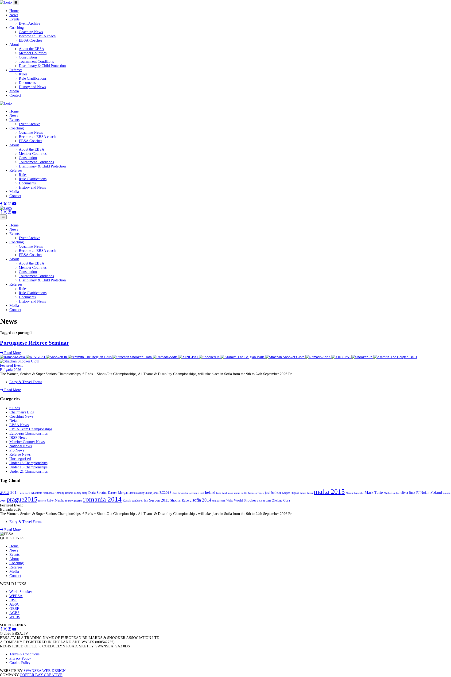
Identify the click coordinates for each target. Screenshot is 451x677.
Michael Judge (392, 493)
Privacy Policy (20, 658)
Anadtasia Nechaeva (42, 492)
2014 (14, 492)
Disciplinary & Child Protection (42, 66)
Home (14, 11)
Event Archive (29, 23)
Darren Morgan (118, 492)
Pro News (16, 450)
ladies (303, 493)
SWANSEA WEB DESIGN (44, 671)
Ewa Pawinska (180, 493)
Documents (27, 83)
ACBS (14, 613)
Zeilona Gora (264, 500)
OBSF (14, 609)
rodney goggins (73, 500)
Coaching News (31, 32)
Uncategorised (20, 459)
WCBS (14, 617)
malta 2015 (329, 491)
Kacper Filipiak (290, 492)
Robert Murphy (55, 500)
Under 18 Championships (28, 467)
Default (14, 421)
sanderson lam (140, 500)
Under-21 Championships (28, 471)
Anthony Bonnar (63, 492)
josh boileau (273, 492)
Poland (436, 492)
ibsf (202, 493)
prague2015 (22, 499)
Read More (12, 390)
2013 (4, 492)
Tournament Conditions (36, 61)
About (14, 45)
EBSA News (19, 425)
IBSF (13, 600)
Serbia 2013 (159, 500)
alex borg (25, 493)
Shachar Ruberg (180, 500)
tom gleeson (219, 500)
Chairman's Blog (21, 412)
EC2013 (165, 492)
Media (14, 91)
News (13, 15)
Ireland (210, 492)
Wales (229, 500)
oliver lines (407, 492)
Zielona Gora (281, 500)
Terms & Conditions (24, 654)
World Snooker (245, 500)
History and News (32, 87)
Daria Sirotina (97, 492)
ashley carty (80, 492)
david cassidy (136, 492)
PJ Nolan (422, 492)
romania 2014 (102, 499)
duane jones (152, 492)
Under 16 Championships (28, 463)
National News (20, 446)
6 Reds (14, 408)
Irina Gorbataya (224, 493)
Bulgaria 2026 (10, 370)
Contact (15, 95)
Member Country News (27, 442)
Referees (15, 70)
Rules (23, 74)
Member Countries (33, 53)
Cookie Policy (20, 663)
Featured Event (11, 365)
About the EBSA (31, 49)
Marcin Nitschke (355, 493)
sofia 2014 (201, 500)
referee (42, 500)
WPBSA (16, 596)
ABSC (14, 604)
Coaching (16, 28)
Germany (194, 493)
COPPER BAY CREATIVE (41, 675)
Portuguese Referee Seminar (34, 343)
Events (14, 19)
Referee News (20, 454)
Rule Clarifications (33, 78)
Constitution (28, 57)
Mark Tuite (374, 492)
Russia (127, 500)
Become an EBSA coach (37, 36)
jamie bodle (240, 493)
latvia (310, 493)
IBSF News (18, 438)
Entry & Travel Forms (25, 382)
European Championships (28, 433)
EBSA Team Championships (30, 429)
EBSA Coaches (30, 40)
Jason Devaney (256, 493)
